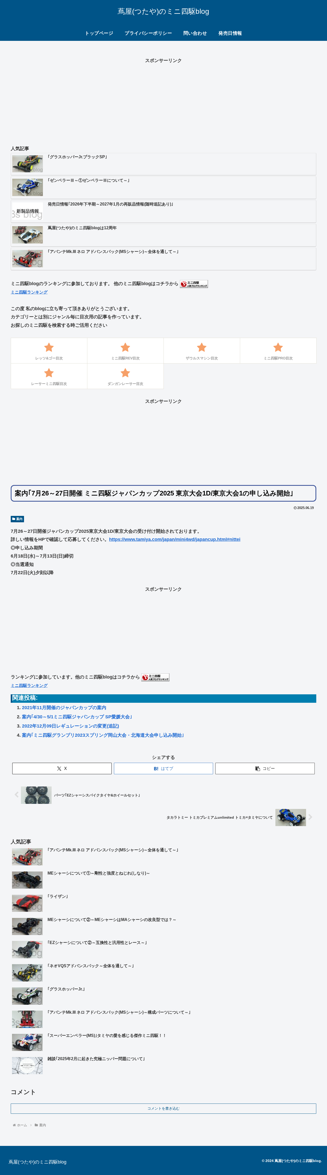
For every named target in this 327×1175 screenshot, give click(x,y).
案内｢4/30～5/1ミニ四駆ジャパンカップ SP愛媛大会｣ (77, 716)
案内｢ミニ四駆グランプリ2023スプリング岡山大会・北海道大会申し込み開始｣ (103, 735)
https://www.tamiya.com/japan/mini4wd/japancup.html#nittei (174, 539)
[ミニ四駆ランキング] (194, 283)
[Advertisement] (163, 100)
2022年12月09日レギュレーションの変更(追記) (70, 726)
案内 (19, 519)
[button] (265, 768)
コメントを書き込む (163, 1108)
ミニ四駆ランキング (29, 292)
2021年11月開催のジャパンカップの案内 (64, 707)
